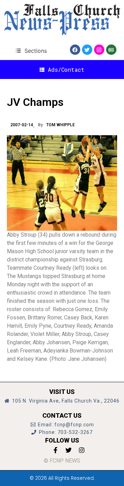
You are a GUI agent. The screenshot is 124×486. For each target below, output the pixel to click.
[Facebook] (75, 49)
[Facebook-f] (55, 450)
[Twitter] (87, 49)
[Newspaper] (111, 49)
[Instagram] (99, 49)
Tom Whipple (60, 124)
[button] (31, 50)
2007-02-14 (21, 124)
